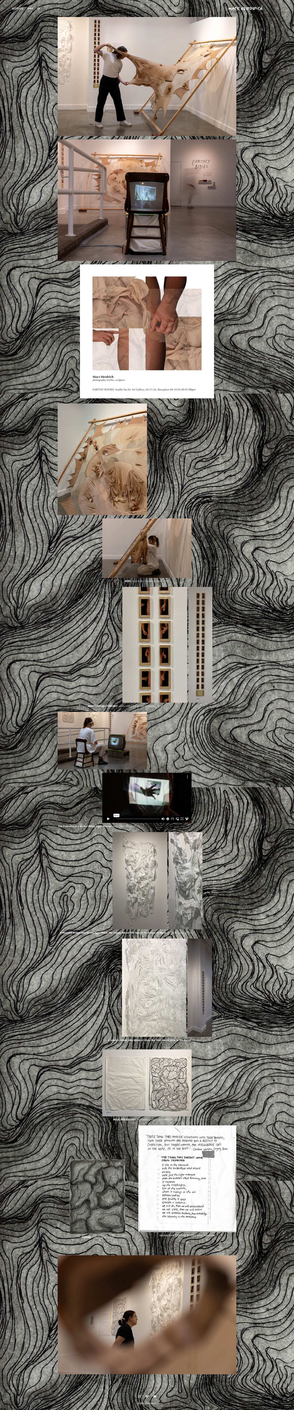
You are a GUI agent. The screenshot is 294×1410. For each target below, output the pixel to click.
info (30, 8)
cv (38, 8)
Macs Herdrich (245, 8)
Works (17, 8)
